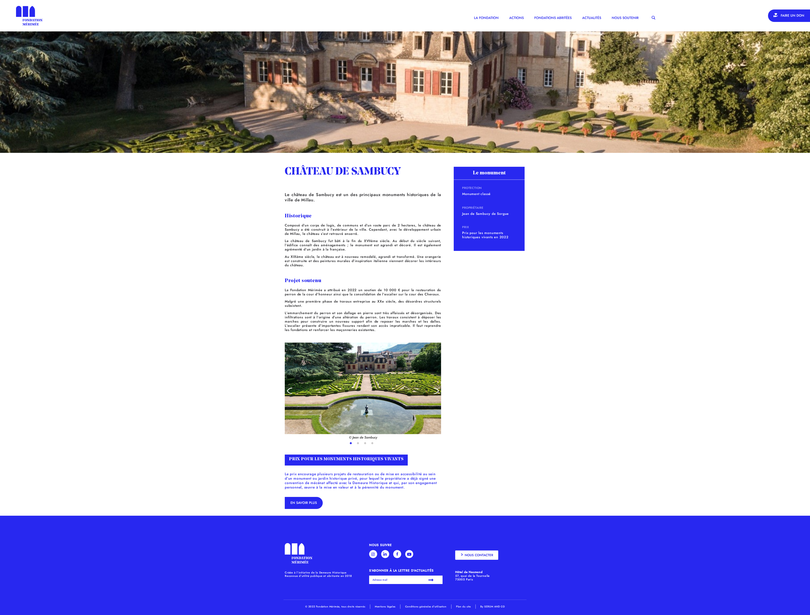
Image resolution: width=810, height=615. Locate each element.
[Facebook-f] (397, 554)
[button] (289, 391)
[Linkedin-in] (385, 554)
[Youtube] (409, 554)
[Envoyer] (432, 580)
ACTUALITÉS (591, 17)
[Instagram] (373, 554)
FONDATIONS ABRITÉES (553, 17)
